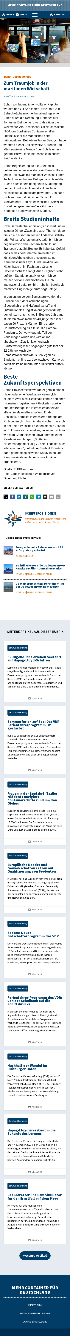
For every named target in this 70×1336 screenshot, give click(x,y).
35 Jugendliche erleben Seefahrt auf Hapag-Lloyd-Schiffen (35, 671)
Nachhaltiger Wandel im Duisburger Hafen (35, 1080)
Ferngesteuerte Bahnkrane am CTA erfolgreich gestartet (39, 549)
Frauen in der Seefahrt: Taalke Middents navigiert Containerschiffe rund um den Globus (35, 811)
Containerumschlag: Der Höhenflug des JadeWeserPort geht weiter (40, 585)
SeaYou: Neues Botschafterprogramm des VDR (35, 947)
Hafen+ (31, 556)
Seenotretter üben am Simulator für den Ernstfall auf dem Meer (35, 1211)
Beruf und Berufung (18, 76)
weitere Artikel (35, 1255)
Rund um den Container (39, 574)
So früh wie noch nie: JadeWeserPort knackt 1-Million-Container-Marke (40, 567)
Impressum (35, 1305)
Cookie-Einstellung (35, 1321)
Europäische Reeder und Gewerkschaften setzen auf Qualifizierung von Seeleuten (35, 881)
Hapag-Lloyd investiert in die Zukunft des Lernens (35, 1144)
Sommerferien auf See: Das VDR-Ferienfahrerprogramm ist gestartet (35, 739)
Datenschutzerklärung (35, 1313)
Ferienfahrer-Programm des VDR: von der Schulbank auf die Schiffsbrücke (35, 1014)
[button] (6, 497)
